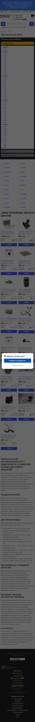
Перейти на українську (17, 360)
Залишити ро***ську (17, 365)
